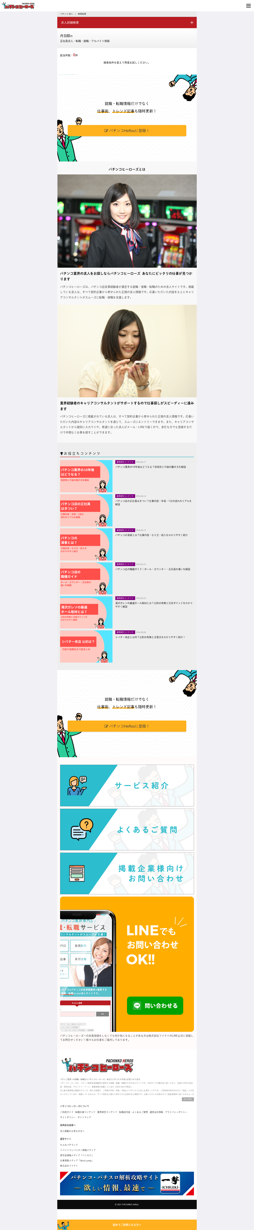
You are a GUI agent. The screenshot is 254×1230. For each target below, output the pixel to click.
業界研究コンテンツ (107, 1112)
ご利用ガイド (66, 1112)
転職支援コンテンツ (85, 1112)
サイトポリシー (68, 1117)
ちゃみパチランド (69, 1145)
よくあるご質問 (140, 1112)
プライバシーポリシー (176, 1112)
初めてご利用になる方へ (127, 1224)
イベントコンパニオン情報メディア (78, 1150)
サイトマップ (84, 1117)
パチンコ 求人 (66, 14)
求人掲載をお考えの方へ (72, 1131)
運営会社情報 (156, 1112)
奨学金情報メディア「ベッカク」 (77, 1155)
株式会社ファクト (69, 1166)
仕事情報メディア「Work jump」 (77, 1160)
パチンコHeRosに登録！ (129, 130)
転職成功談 (124, 1112)
